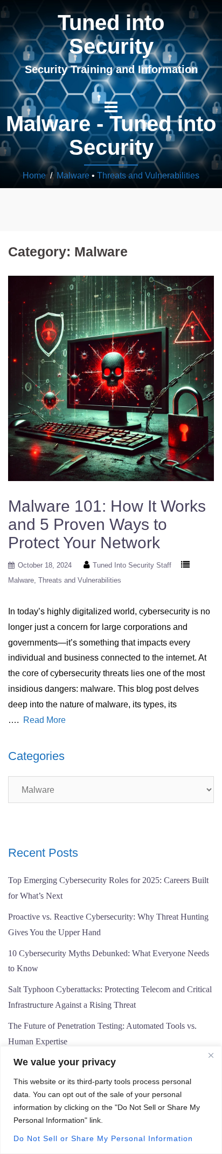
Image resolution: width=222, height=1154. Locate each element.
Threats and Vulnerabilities (148, 175)
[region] (111, 1100)
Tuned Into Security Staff (132, 565)
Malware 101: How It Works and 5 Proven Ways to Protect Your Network (107, 524)
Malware (73, 175)
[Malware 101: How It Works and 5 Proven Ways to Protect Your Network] (111, 377)
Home (34, 175)
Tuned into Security (111, 34)
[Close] (210, 1055)
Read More (44, 720)
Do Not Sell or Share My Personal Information (103, 1138)
